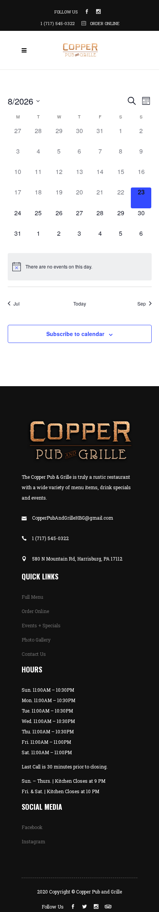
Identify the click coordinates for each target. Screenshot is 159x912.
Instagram (33, 841)
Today (79, 304)
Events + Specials (41, 625)
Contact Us (34, 654)
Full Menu (32, 597)
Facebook (32, 827)
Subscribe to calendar (75, 334)
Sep (141, 304)
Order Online (35, 611)
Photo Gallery (36, 640)
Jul (17, 304)
